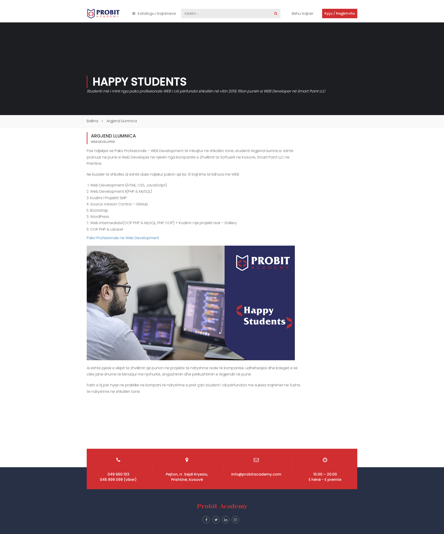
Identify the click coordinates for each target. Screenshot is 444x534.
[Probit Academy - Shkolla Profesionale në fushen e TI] (103, 14)
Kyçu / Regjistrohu (339, 13)
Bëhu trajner (302, 13)
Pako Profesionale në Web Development (123, 238)
